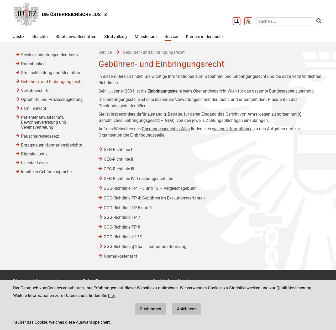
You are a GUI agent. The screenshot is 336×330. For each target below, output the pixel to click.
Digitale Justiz (34, 154)
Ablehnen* (186, 308)
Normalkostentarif (120, 256)
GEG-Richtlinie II (118, 159)
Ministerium (146, 36)
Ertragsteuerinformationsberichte (51, 145)
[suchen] (319, 21)
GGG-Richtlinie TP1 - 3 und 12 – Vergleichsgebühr (150, 188)
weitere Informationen (232, 128)
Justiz (18, 36)
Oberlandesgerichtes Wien (166, 128)
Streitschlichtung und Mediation (50, 72)
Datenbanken (33, 63)
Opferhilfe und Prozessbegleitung (52, 99)
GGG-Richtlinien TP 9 (123, 236)
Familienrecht (33, 108)
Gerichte (40, 36)
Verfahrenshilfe (35, 90)
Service (171, 36)
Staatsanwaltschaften (75, 36)
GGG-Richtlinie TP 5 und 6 (128, 207)
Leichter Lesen (34, 162)
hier (111, 295)
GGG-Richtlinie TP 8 (122, 227)
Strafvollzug (115, 36)
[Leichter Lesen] (238, 21)
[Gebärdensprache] (250, 21)
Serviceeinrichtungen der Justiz (50, 54)
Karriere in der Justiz (205, 36)
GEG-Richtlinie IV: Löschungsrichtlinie (138, 178)
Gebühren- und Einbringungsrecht (52, 81)
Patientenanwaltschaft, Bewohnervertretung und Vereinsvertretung (43, 122)
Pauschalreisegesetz (40, 136)
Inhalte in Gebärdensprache (46, 171)
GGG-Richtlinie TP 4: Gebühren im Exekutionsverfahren (154, 198)
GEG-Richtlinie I (118, 149)
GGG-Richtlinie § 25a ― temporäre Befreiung (145, 246)
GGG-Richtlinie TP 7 (122, 217)
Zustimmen (150, 308)
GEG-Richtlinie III (119, 168)
